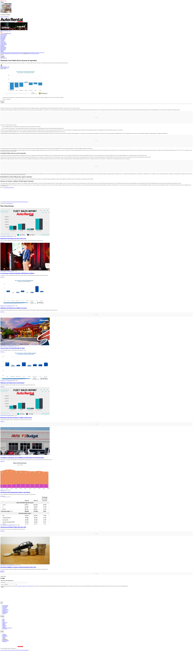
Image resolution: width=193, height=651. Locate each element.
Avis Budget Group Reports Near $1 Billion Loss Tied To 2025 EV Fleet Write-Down (22, 457)
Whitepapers (22, 52)
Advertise (14, 53)
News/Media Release (9, 305)
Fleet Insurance (2, 38)
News (1, 52)
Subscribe (2, 16)
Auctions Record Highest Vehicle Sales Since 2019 (13, 527)
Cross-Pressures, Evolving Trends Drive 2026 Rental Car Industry (17, 273)
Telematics (2, 50)
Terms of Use (7, 650)
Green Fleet (2, 40)
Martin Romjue (9, 236)
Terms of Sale (11, 650)
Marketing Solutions (31, 53)
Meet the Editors (10, 53)
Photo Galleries (11, 52)
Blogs (6, 52)
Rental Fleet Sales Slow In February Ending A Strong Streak (16, 417)
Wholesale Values (5, 201)
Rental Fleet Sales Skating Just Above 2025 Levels (13, 238)
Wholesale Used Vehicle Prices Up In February (12, 382)
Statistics (18, 52)
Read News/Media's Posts (4, 67)
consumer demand (11, 201)
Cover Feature (4, 0)
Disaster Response (3, 34)
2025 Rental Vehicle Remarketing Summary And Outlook (15, 492)
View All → (2, 571)
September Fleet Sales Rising (9, 187)
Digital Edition (6, 16)
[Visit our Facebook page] (0, 578)
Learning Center (3, 41)
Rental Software (3, 49)
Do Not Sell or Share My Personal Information (21, 650)
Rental (8, 0)
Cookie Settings (25, 53)
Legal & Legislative (3, 43)
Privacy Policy (2, 650)
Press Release (37, 53)
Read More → (2, 242)
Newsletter (2, 53)
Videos (8, 52)
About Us (17, 53)
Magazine (15, 52)
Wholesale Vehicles (21, 201)
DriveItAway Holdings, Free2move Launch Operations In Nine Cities (18, 567)
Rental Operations (3, 47)
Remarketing (11, 0)
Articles (3, 52)
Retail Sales (16, 201)
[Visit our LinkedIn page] (2, 578)
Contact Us (21, 53)
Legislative (28, 52)
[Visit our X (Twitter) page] (1, 578)
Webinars (25, 52)
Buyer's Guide (42, 52)
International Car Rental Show (35, 52)
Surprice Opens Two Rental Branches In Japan (12, 348)
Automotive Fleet (10, 203)
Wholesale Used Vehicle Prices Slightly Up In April (13, 308)
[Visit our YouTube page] (3, 578)
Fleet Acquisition (3, 36)
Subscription (6, 53)
